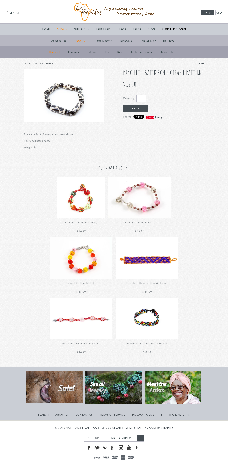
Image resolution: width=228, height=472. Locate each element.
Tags (27, 63)
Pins (107, 51)
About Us (62, 414)
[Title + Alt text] (54, 401)
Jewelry (82, 40)
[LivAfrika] (114, 3)
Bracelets (55, 51)
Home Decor (103, 40)
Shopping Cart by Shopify (153, 427)
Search (43, 414)
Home (46, 29)
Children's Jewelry (142, 51)
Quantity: (129, 98)
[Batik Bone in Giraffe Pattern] (64, 70)
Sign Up (93, 437)
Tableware (127, 40)
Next (201, 63)
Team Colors (170, 51)
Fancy (159, 117)
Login (181, 29)
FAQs (122, 29)
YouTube (129, 447)
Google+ (113, 447)
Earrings (73, 51)
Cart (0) (208, 13)
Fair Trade (104, 29)
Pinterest (104, 447)
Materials (149, 40)
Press (137, 29)
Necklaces (92, 51)
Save (151, 117)
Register (168, 29)
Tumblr (137, 447)
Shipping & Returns (175, 414)
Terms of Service (112, 414)
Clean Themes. (123, 427)
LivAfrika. (89, 427)
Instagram (121, 447)
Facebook (88, 447)
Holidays (170, 40)
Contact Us (84, 414)
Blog (151, 29)
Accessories (60, 40)
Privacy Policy (143, 414)
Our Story (81, 29)
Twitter (96, 447)
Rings (120, 51)
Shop (62, 29)
